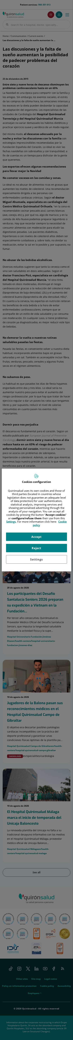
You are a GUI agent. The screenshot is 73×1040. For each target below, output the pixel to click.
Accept (36, 537)
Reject (36, 548)
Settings (36, 559)
